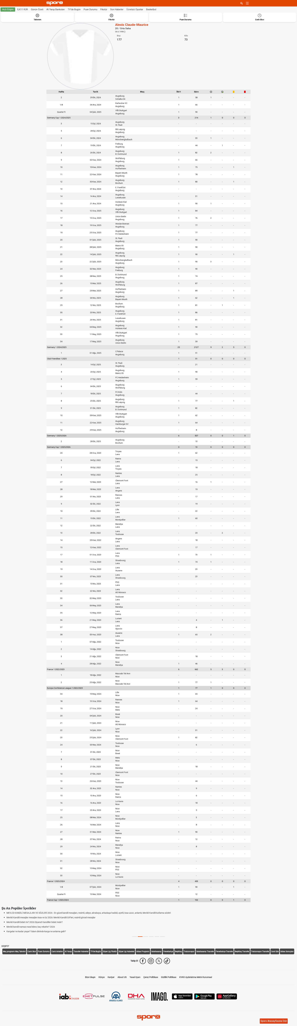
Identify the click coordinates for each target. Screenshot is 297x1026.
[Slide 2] (145, 936)
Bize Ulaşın (90, 977)
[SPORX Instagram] (150, 961)
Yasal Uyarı (135, 977)
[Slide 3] (151, 936)
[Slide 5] (162, 936)
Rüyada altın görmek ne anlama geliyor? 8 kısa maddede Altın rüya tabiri (40, 917)
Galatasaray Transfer (205, 951)
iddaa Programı (142, 951)
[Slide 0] (134, 936)
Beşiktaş (178, 951)
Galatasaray (156, 951)
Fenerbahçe (168, 951)
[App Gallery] (226, 996)
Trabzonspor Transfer (260, 951)
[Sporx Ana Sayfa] (55, 3)
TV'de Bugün (74, 9)
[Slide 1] (140, 936)
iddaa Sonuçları (287, 951)
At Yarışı (68, 951)
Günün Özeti (37, 9)
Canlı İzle (275, 951)
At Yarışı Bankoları (55, 9)
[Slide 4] (157, 936)
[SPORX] (148, 1017)
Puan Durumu (90, 9)
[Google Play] (204, 996)
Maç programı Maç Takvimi (14, 951)
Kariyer (111, 977)
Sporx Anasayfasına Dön (273, 1021)
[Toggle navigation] (247, 3)
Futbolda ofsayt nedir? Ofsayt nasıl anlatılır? (27, 931)
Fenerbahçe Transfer (224, 951)
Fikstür (103, 9)
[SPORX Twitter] (158, 961)
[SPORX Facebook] (142, 961)
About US (122, 977)
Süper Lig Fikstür (110, 951)
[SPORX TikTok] (167, 961)
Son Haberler (116, 9)
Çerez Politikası (150, 977)
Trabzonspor (189, 951)
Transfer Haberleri (81, 951)
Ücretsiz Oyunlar (135, 9)
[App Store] (182, 996)
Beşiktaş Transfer (242, 951)
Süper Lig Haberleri (126, 951)
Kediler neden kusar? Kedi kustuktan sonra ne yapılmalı (32, 927)
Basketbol (151, 9)
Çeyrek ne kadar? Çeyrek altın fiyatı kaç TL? (27, 913)
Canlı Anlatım (57, 951)
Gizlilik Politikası (168, 977)
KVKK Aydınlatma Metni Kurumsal (195, 977)
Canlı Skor (32, 951)
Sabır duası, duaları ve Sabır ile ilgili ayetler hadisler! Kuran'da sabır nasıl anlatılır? (44, 922)
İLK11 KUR (22, 9)
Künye (102, 977)
